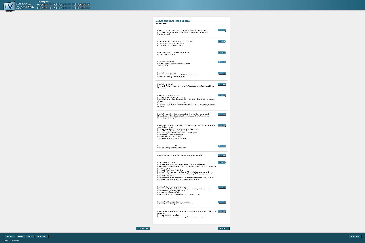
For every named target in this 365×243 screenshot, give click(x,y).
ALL (39, 4)
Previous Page (143, 228)
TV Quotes (9, 236)
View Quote (222, 30)
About (30, 236)
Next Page (223, 228)
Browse (20, 236)
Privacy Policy (42, 236)
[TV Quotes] (17, 7)
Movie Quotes (355, 236)
